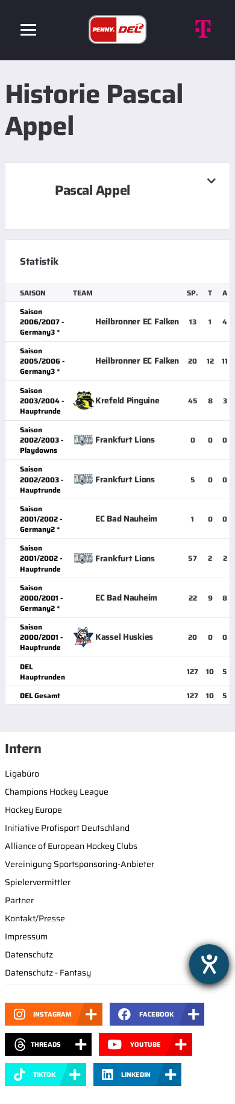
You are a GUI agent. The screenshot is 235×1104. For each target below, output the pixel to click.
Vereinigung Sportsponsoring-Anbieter (79, 864)
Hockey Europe (33, 809)
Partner (19, 900)
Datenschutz (29, 954)
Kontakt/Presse (35, 918)
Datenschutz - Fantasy (48, 972)
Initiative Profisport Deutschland (67, 827)
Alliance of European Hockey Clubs (71, 846)
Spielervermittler (37, 882)
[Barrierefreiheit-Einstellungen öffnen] (209, 964)
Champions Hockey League (56, 791)
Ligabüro (22, 773)
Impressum (26, 936)
